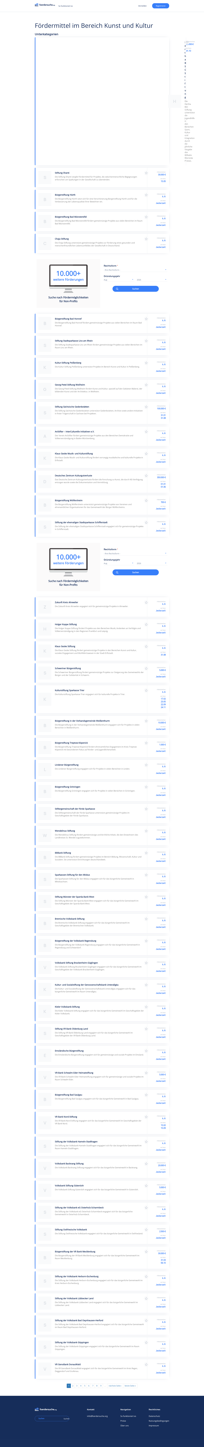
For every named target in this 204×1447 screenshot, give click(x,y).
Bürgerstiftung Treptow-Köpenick (71, 742)
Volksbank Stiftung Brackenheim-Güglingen (76, 962)
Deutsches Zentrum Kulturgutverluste (73, 475)
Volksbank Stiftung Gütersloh (69, 1185)
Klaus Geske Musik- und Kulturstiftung (74, 453)
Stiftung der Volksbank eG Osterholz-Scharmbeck (79, 1207)
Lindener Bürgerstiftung (67, 764)
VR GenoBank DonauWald (68, 1364)
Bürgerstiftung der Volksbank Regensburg (75, 940)
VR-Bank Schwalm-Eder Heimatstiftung (74, 1072)
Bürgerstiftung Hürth (65, 194)
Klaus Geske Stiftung (65, 646)
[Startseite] (46, 5)
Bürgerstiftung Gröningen (67, 786)
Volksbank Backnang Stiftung (69, 1163)
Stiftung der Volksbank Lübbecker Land (74, 1298)
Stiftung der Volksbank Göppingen (72, 1342)
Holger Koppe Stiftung (66, 624)
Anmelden (142, 6)
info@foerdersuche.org (97, 1416)
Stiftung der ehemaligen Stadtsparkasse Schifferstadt (81, 522)
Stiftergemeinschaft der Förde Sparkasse (75, 808)
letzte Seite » (130, 1385)
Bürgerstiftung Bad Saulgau (68, 1094)
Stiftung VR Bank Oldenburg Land (71, 1028)
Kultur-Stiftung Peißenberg (68, 362)
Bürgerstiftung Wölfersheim (69, 500)
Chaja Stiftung (62, 238)
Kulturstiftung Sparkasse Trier (69, 690)
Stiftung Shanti (62, 172)
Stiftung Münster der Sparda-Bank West (74, 896)
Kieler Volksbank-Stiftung (67, 1006)
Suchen (135, 288)
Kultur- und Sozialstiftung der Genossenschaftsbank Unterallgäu (87, 984)
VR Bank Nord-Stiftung (66, 1116)
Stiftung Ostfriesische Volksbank (71, 1229)
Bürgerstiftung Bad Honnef (68, 318)
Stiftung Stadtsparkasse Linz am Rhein (74, 340)
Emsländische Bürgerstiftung (69, 1050)
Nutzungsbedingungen (159, 1421)
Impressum (154, 1425)
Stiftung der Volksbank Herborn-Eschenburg (76, 1276)
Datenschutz (154, 1416)
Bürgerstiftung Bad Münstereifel (71, 216)
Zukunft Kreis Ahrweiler (66, 602)
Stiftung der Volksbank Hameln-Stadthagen (76, 1141)
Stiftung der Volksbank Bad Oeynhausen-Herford (79, 1320)
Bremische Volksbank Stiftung (70, 918)
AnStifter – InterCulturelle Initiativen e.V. (74, 431)
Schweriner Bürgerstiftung (68, 668)
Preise (123, 1421)
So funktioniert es (65, 6)
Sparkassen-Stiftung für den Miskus (72, 874)
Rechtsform (111, 265)
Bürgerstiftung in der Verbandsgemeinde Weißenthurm (82, 720)
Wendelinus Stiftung (65, 830)
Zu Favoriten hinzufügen (187, 42)
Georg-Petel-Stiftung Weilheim (70, 384)
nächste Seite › (115, 1385)
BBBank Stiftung (63, 852)
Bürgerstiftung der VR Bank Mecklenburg (75, 1251)
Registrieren (161, 6)
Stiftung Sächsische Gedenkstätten (72, 406)
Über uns (124, 1425)
